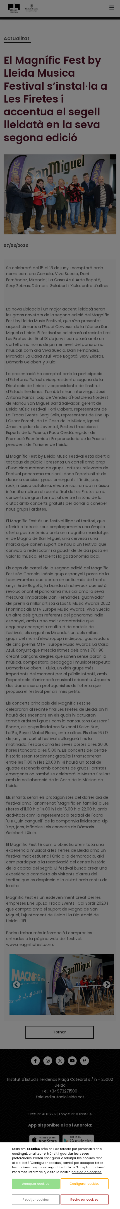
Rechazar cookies (84, 1199)
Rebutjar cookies (36, 1199)
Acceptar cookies (35, 1183)
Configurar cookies (84, 1183)
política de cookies (86, 1172)
